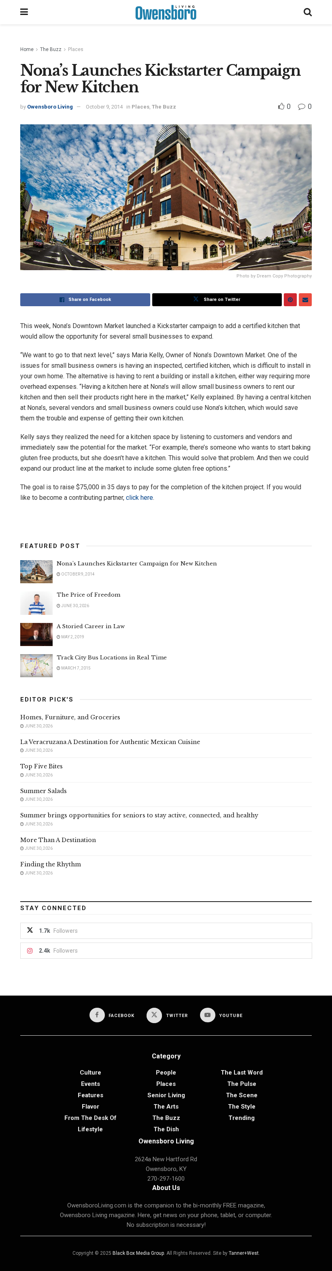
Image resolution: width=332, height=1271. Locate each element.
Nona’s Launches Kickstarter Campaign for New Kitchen (137, 563)
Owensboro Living (50, 107)
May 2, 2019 (72, 637)
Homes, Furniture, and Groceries (70, 717)
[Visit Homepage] (166, 12)
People (166, 1072)
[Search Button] (308, 12)
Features (90, 1095)
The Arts (166, 1106)
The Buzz (51, 49)
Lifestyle (90, 1129)
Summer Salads (43, 791)
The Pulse (241, 1084)
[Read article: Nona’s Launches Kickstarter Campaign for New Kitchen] (36, 571)
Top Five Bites (41, 766)
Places (75, 49)
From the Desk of (90, 1118)
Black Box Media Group (138, 1253)
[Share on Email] (305, 299)
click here (139, 497)
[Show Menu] (24, 12)
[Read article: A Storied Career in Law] (36, 634)
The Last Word (242, 1072)
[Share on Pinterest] (290, 299)
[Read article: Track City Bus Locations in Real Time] (36, 665)
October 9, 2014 (104, 107)
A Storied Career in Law (91, 626)
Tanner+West (244, 1253)
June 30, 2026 (74, 606)
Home (27, 49)
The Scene (242, 1095)
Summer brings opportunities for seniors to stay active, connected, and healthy (139, 815)
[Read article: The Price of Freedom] (36, 602)
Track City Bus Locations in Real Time (112, 657)
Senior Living (166, 1095)
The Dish (166, 1129)
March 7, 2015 (75, 668)
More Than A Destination (58, 840)
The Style (241, 1106)
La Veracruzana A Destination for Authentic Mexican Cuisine (110, 742)
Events (90, 1084)
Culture (90, 1072)
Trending (241, 1118)
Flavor (90, 1106)
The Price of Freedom (88, 594)
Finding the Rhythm (50, 864)
